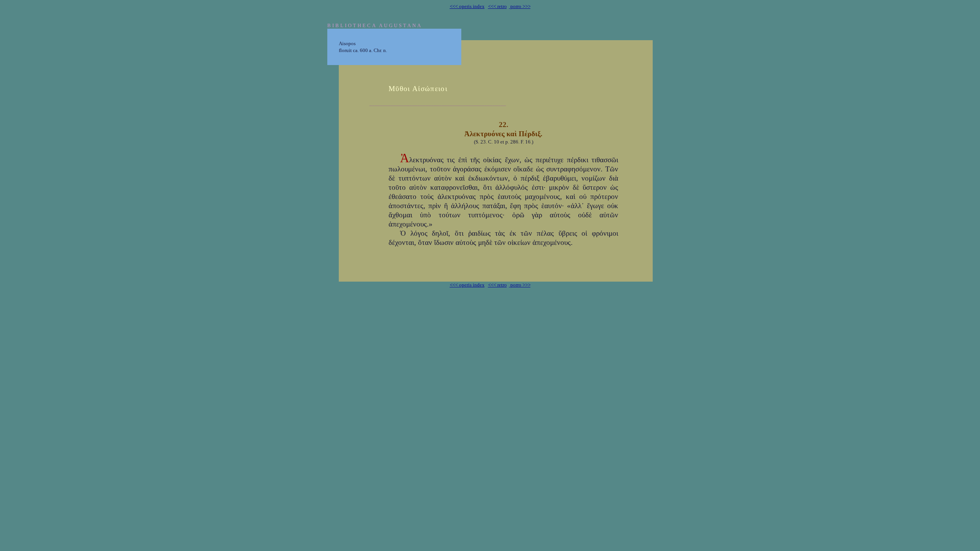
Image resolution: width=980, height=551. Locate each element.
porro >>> (520, 6)
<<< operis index (467, 6)
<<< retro (497, 6)
